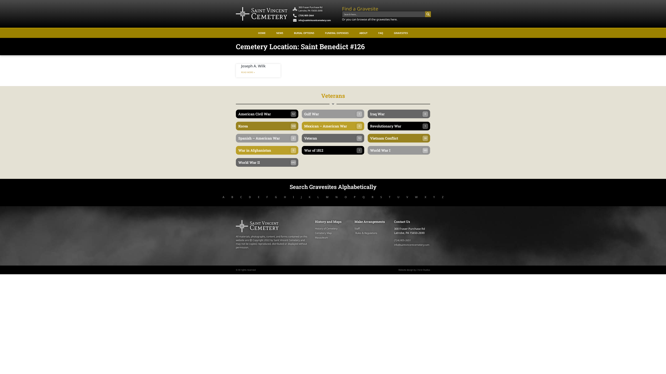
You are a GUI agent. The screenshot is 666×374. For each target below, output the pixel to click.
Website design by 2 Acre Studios (414, 269)
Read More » (248, 72)
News (279, 33)
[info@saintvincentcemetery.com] (295, 20)
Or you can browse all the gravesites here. (369, 19)
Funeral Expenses (337, 33)
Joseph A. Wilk (253, 66)
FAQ (380, 33)
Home (262, 33)
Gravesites (401, 33)
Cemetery (269, 16)
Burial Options (304, 33)
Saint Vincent (269, 10)
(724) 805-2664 (306, 15)
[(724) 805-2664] (295, 15)
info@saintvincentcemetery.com (314, 20)
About (363, 33)
